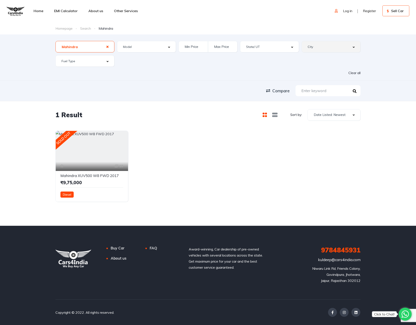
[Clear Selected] (107, 46)
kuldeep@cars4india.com (339, 259)
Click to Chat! (384, 314)
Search (85, 28)
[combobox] (84, 46)
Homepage (64, 28)
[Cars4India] (15, 11)
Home (38, 11)
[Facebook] (332, 312)
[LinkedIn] (355, 312)
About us (95, 11)
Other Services (126, 11)
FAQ (153, 248)
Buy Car (118, 248)
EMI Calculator (66, 11)
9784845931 (341, 250)
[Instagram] (344, 312)
